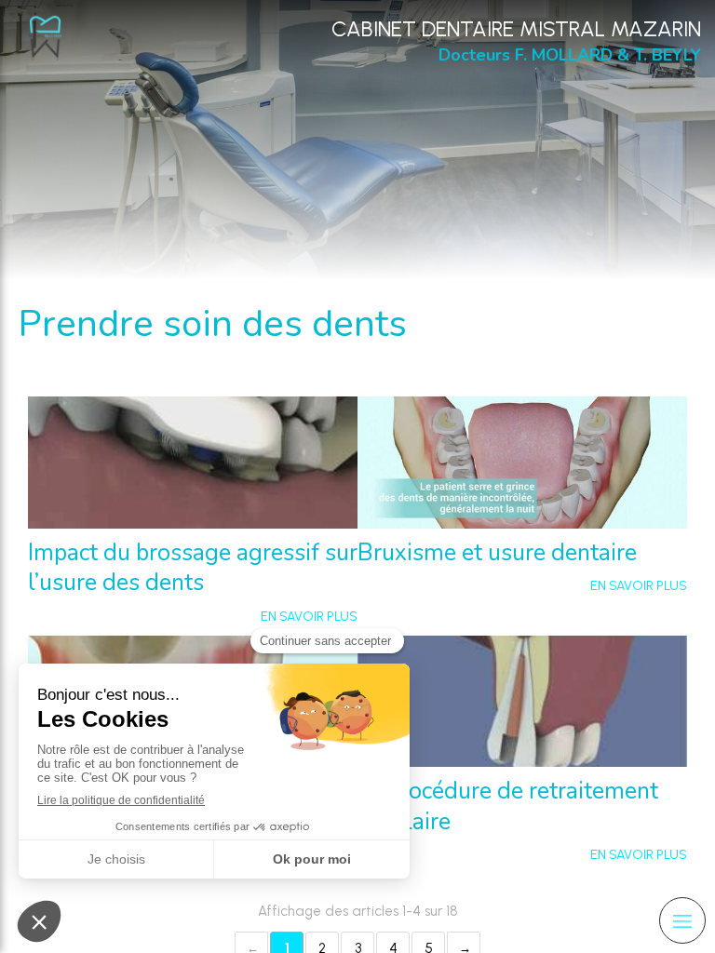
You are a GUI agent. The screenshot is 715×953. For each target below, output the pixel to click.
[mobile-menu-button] (682, 920)
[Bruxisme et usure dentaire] (522, 462)
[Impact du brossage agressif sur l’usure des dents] (193, 462)
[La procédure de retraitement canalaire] (522, 702)
